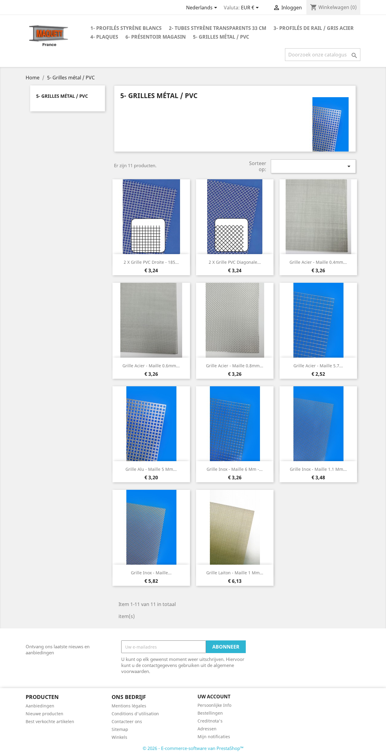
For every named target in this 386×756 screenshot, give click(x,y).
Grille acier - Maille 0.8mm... (234, 365)
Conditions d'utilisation (135, 713)
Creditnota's (210, 721)
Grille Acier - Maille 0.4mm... (318, 262)
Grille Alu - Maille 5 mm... (151, 469)
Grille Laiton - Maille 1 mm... (234, 573)
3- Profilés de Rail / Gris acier (314, 28)
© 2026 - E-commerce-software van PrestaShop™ (193, 748)
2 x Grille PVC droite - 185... (151, 262)
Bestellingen (210, 713)
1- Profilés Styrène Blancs (126, 28)
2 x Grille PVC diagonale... (235, 262)
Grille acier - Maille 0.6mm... (151, 365)
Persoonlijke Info (214, 705)
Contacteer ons (127, 721)
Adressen (207, 729)
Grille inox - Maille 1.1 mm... (318, 469)
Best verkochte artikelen (50, 721)
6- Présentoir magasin (155, 36)
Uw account (214, 696)
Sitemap (120, 729)
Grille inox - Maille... (151, 573)
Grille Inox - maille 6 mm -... (235, 469)
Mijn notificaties (214, 736)
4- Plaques (104, 36)
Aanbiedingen (40, 706)
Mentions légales (129, 706)
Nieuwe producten (44, 713)
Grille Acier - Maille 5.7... (318, 365)
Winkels (119, 737)
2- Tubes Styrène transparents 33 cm (217, 28)
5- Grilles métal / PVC (221, 36)
